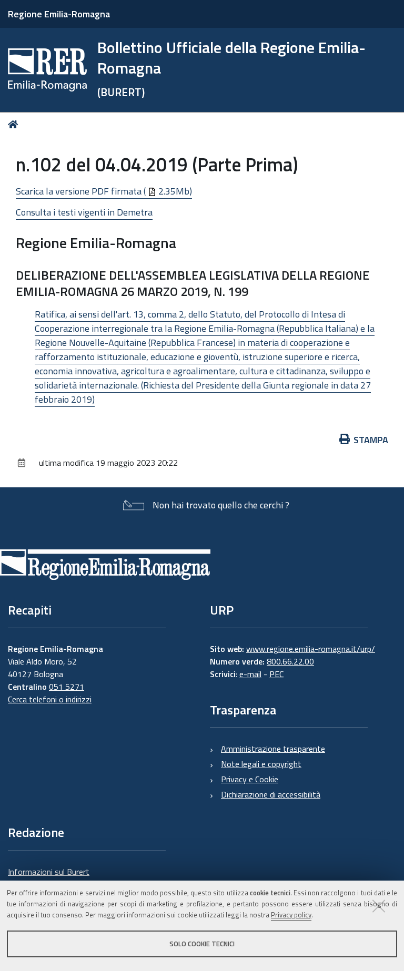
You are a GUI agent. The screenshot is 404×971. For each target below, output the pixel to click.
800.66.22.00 (290, 661)
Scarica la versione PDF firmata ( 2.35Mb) (104, 191)
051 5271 (66, 686)
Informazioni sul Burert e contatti (48, 878)
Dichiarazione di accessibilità (270, 794)
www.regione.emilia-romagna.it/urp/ (310, 648)
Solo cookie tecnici (202, 943)
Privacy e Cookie (249, 779)
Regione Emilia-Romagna (59, 14)
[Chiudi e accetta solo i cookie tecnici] (378, 905)
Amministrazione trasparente (273, 748)
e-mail (250, 674)
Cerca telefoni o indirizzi (50, 699)
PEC (276, 674)
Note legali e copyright (261, 764)
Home (15, 124)
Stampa (371, 440)
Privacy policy (291, 914)
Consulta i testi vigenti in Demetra (84, 212)
